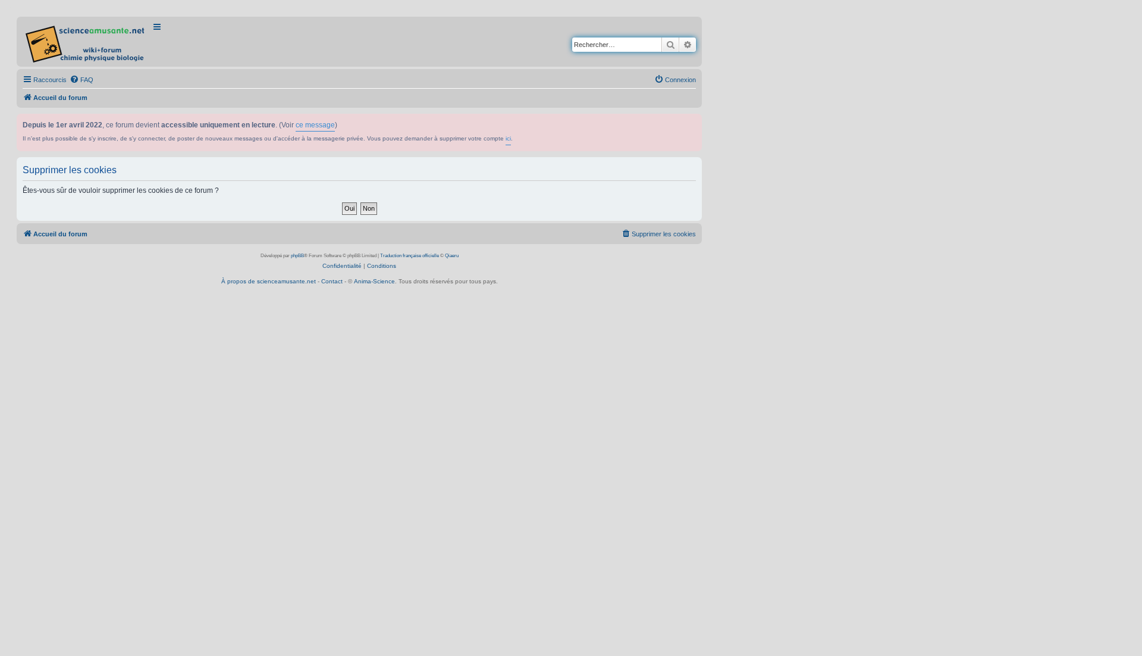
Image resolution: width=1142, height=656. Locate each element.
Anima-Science (374, 281)
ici (508, 138)
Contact (332, 281)
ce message (315, 125)
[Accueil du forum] (86, 42)
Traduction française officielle (409, 255)
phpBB (297, 255)
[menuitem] (81, 80)
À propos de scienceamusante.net (268, 281)
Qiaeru (452, 255)
